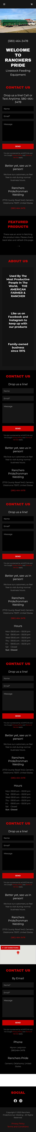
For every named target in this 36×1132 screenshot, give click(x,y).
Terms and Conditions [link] (18, 1126)
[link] (32, 4)
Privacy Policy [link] (17, 155)
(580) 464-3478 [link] (18, 41)
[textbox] (18, 108)
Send (18, 146)
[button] (6, 4)
